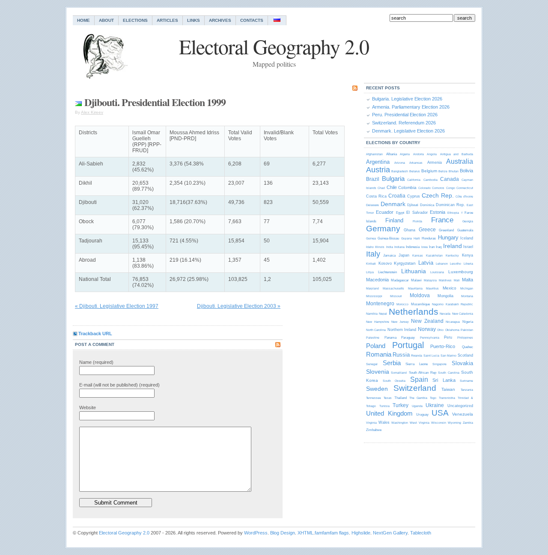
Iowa (424, 246)
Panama (390, 337)
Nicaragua (453, 321)
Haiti (417, 238)
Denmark (393, 204)
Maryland (372, 288)
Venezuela (462, 414)
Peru (448, 337)
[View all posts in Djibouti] (78, 101)
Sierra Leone (416, 364)
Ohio (440, 329)
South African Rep (422, 373)
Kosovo (385, 263)
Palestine (372, 337)
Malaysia (430, 280)
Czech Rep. (438, 195)
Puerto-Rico (442, 346)
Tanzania (467, 389)
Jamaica (389, 255)
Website (87, 407)
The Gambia (418, 397)
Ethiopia (453, 212)
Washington (399, 422)
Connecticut (464, 187)
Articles (167, 20)
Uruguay (422, 414)
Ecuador (384, 212)
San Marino (448, 355)
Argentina (378, 162)
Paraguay (408, 337)
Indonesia (413, 247)
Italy (373, 254)
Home (83, 20)
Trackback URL (95, 333)
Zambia (468, 422)
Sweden (377, 388)
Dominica (427, 205)
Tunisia (384, 405)
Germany (383, 228)
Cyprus (413, 196)
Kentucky (452, 255)
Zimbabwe (373, 430)
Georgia (467, 221)
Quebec (467, 347)
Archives (220, 20)
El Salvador (416, 212)
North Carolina (376, 329)
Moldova (420, 295)
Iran (432, 247)
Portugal (408, 345)
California (413, 179)
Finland (394, 220)
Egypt (400, 213)
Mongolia (445, 296)
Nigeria (467, 322)
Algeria (405, 154)
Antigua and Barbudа (456, 154)
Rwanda (416, 355)
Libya (370, 272)
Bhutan (454, 171)
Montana (467, 296)
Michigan (466, 288)
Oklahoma (452, 329)
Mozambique (420, 304)
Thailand (400, 398)
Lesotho (455, 263)
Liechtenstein (387, 272)
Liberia (468, 263)
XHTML (305, 532)
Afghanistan (374, 154)
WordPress (256, 532)
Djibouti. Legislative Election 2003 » (238, 306)
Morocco (402, 304)
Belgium (429, 170)
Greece (427, 230)
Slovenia (377, 371)
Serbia (392, 362)
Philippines (465, 337)
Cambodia (430, 179)
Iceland (466, 238)
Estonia (437, 212)
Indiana (399, 246)
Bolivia (466, 170)
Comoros (438, 187)
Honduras (429, 238)
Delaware (372, 205)
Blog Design (282, 532)
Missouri (396, 296)
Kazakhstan (434, 255)
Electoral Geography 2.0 (124, 532)
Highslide (360, 532)
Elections (135, 20)
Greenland (446, 230)
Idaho (370, 246)
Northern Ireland (401, 330)
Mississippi (374, 296)
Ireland (452, 245)
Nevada (445, 313)
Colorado (424, 187)
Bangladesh (399, 171)
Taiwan (448, 389)
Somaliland (399, 372)
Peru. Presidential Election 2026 (405, 114)
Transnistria (447, 397)
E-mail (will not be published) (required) (119, 384)
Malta (467, 279)
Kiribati (371, 263)
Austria (378, 169)
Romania (378, 354)
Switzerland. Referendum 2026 (404, 122)
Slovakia (462, 363)
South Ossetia (394, 380)
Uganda (417, 405)
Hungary (448, 237)
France (442, 220)
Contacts (251, 20)
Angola (432, 154)
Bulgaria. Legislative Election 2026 (407, 98)
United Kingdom (389, 413)
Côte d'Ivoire (464, 196)
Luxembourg (460, 271)
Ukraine (435, 405)
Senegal (372, 364)
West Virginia (419, 422)
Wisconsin (438, 422)
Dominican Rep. (450, 205)
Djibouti (412, 205)
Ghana (409, 230)
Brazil (372, 179)
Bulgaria (393, 178)
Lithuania (413, 271)
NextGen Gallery (390, 532)
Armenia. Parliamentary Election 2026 (411, 106)
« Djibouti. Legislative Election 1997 (116, 306)
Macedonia (377, 279)
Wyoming (454, 422)
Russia (401, 354)
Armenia (434, 162)
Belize (442, 171)
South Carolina (448, 372)
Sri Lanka (444, 380)
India (389, 246)
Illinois (379, 246)
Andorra (418, 154)
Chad (381, 187)
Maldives (445, 280)
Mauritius (432, 288)
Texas (388, 397)
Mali (457, 280)
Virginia (371, 422)
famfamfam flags (332, 532)
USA (440, 412)
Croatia (396, 196)
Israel (468, 247)
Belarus (414, 171)
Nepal (383, 313)
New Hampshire (377, 321)
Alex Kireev (92, 112)
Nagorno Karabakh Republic (452, 304)
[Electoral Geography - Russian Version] (277, 20)
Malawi (416, 280)
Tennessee (373, 397)
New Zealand (427, 321)
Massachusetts (393, 288)
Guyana (406, 238)
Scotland (465, 355)
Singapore (439, 364)
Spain (419, 379)
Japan (404, 255)
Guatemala (465, 230)
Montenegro (380, 304)
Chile (392, 187)
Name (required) (96, 362)
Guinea (371, 238)
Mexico (449, 288)
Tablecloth (420, 532)
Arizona (399, 162)
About (106, 20)
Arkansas (416, 162)
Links (193, 20)
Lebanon (442, 263)
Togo (433, 397)
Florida (417, 221)
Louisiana (437, 272)
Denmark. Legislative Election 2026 (408, 130)
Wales (384, 422)
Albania (391, 154)
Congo (450, 187)
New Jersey (400, 321)
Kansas (417, 255)
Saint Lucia (431, 355)
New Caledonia (462, 313)
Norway (427, 329)
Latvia (425, 263)
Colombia (407, 187)
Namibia (372, 313)
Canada (449, 179)
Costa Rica (376, 196)
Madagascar (400, 280)
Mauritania (415, 288)
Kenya (467, 255)
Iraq (438, 247)
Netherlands (413, 311)
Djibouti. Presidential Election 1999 (155, 101)
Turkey (400, 405)
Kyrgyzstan (405, 263)
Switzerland (414, 388)
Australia (459, 161)
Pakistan (467, 329)
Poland (375, 345)
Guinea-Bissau (388, 238)
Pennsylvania (429, 337)
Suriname (466, 380)
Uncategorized (460, 406)
